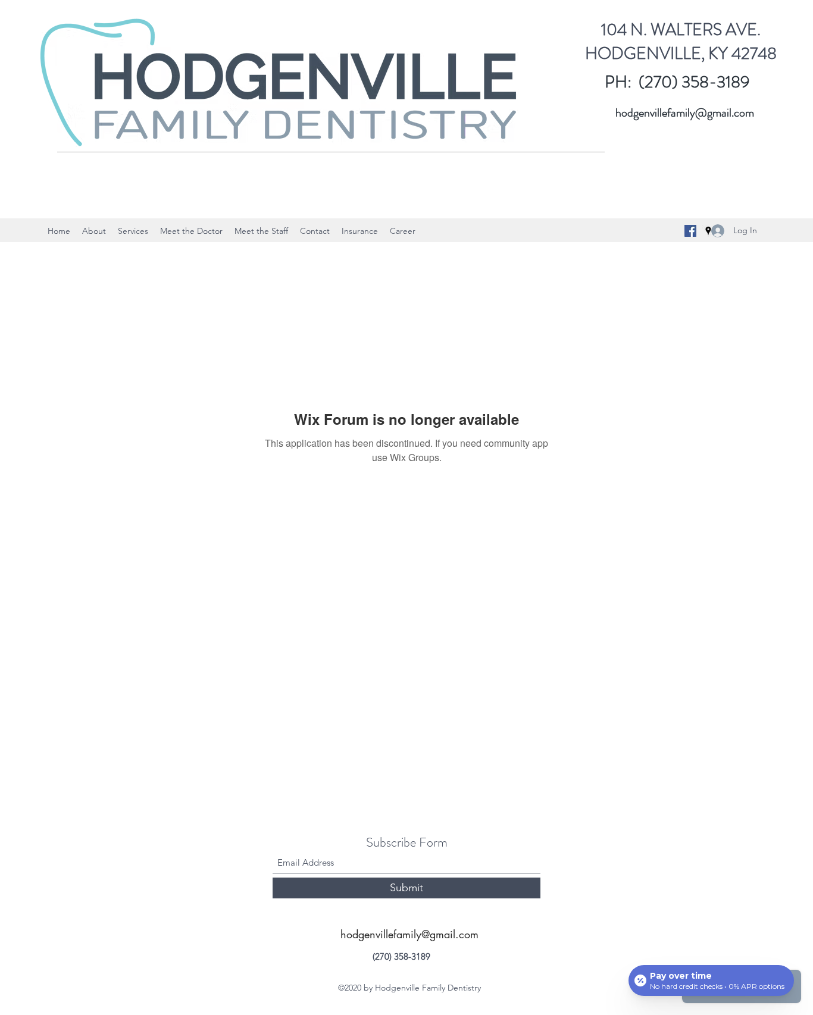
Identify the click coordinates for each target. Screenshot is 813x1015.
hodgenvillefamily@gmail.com (684, 112)
